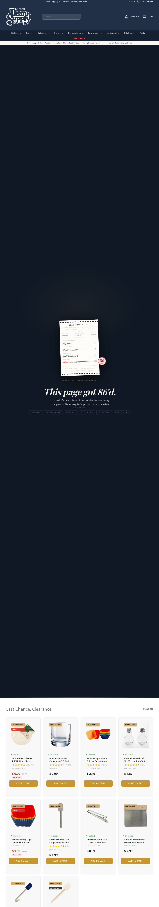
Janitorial (112, 33)
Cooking (70, 413)
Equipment (94, 33)
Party (142, 33)
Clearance (79, 38)
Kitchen (128, 33)
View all (148, 709)
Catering (42, 33)
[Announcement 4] (134, 1)
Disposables (74, 33)
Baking (15, 33)
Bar (28, 33)
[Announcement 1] (129, 1)
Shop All (36, 413)
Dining (57, 33)
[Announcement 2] (131, 1)
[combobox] (61, 17)
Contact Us (121, 413)
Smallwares (87, 413)
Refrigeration (53, 413)
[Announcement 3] (132, 1)
